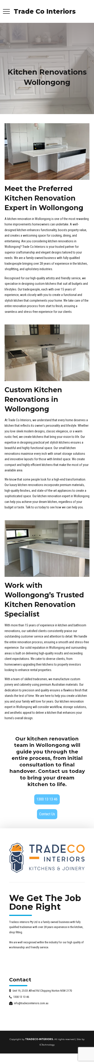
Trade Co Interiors (45, 11)
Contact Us (47, 814)
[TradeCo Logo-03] (47, 858)
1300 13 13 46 (47, 799)
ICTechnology (47, 1044)
